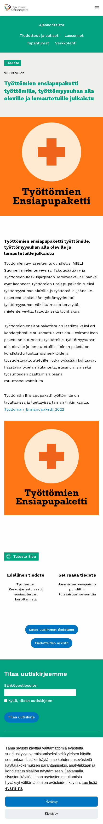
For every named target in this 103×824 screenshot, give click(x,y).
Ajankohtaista (51, 25)
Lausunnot (74, 35)
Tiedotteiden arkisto (51, 643)
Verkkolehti (65, 43)
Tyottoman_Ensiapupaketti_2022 (34, 409)
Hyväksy (52, 801)
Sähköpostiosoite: (20, 685)
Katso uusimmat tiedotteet (51, 629)
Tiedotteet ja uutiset (39, 35)
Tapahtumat (38, 43)
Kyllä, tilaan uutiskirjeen (30, 700)
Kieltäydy (51, 813)
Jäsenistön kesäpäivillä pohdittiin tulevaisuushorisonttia (77, 589)
